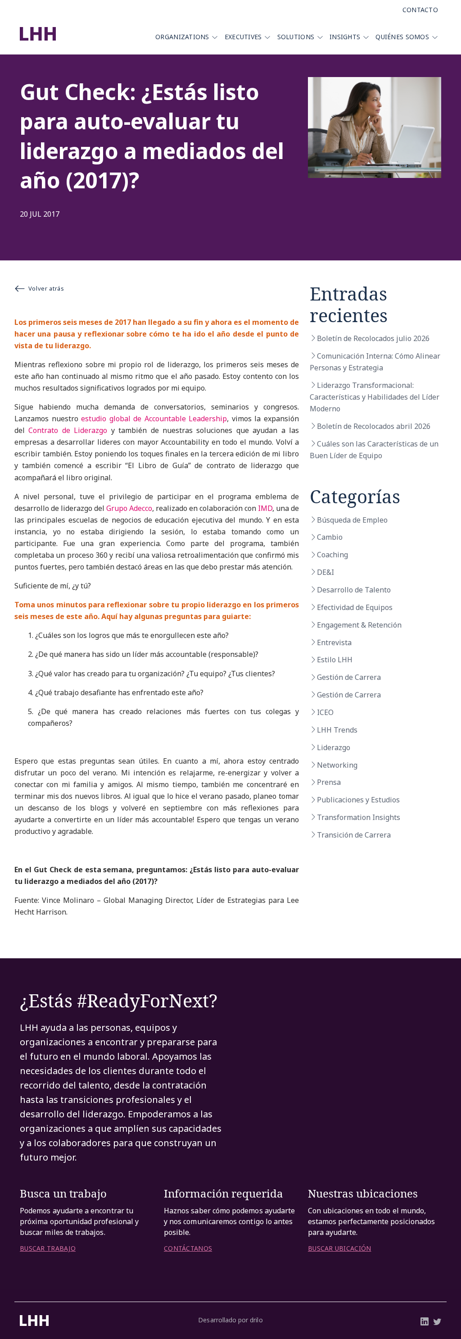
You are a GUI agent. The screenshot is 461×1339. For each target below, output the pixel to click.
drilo (256, 1320)
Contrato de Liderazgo (67, 430)
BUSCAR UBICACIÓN (339, 1248)
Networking (337, 765)
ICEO (325, 712)
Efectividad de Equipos (355, 607)
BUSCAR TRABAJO (48, 1248)
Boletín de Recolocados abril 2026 (373, 426)
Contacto (420, 9)
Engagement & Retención (359, 625)
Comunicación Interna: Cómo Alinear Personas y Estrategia (375, 362)
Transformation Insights (358, 817)
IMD (265, 508)
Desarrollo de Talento (354, 590)
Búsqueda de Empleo (352, 520)
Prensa (329, 782)
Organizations (182, 36)
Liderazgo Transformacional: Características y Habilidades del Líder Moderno (374, 397)
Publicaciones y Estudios (358, 800)
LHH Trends (337, 730)
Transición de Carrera (354, 835)
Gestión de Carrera (349, 677)
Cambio (330, 537)
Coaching (332, 555)
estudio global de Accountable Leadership (154, 419)
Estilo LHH (335, 660)
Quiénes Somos (402, 36)
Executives (243, 36)
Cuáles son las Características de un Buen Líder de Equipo (374, 449)
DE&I (325, 572)
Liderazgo (333, 747)
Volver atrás (46, 288)
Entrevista (334, 642)
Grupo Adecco (129, 508)
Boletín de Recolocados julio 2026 (373, 338)
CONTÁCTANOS (188, 1248)
